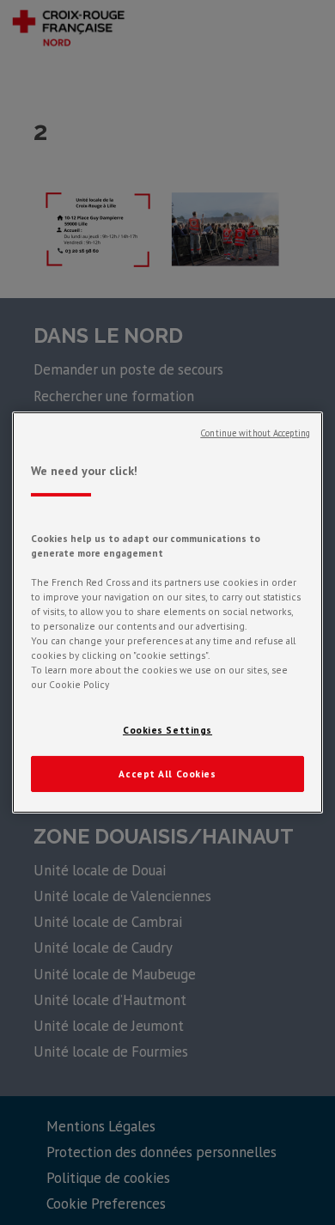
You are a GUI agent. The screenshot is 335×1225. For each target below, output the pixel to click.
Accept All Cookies (167, 773)
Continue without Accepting (255, 433)
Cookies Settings (167, 729)
